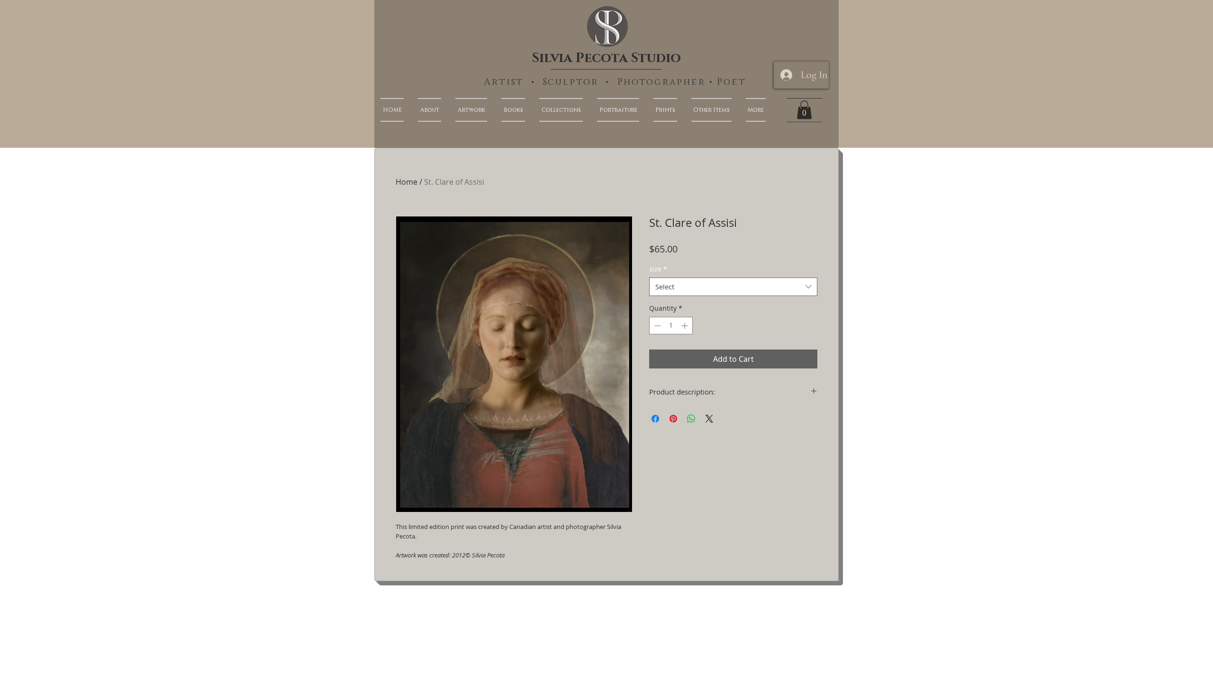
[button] (752, 110)
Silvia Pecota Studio (606, 58)
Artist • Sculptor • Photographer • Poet (615, 82)
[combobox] (733, 287)
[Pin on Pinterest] (673, 418)
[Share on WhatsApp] (691, 418)
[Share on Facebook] (655, 418)
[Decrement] (656, 325)
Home (406, 182)
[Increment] (685, 325)
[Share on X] (709, 418)
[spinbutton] (670, 325)
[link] (804, 109)
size (658, 268)
